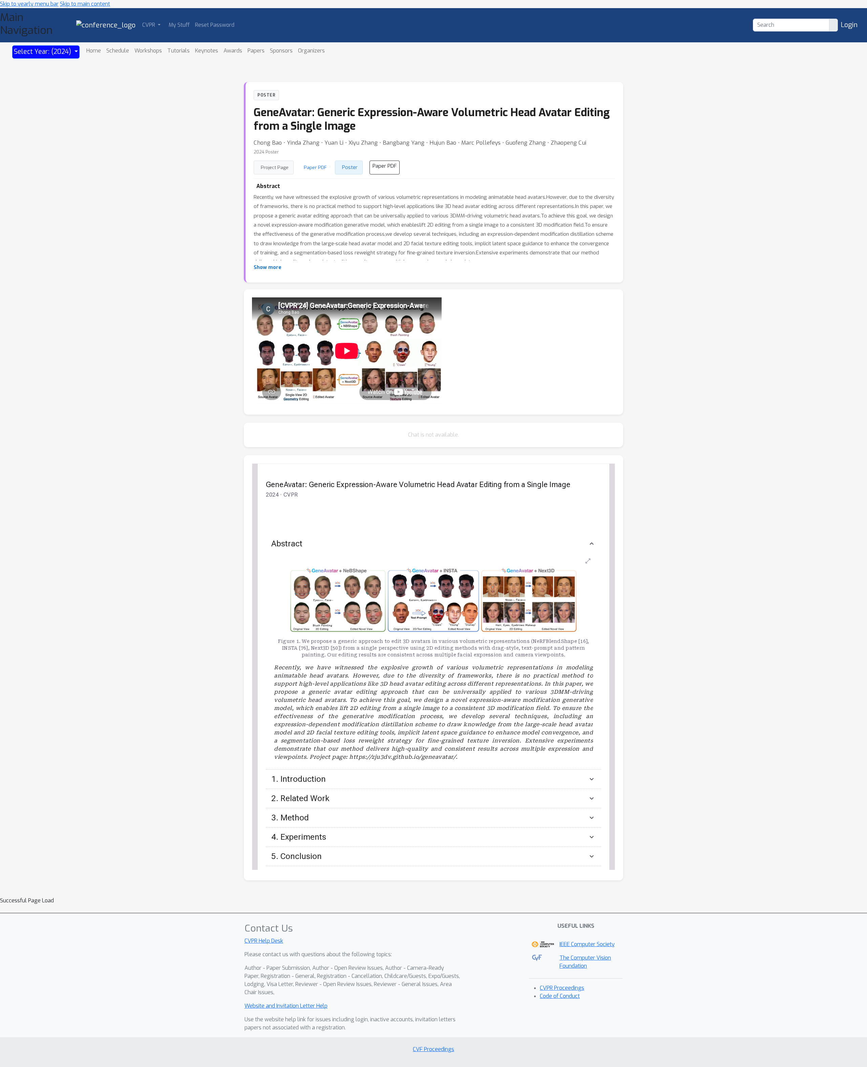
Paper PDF (315, 167)
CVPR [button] (149, 24)
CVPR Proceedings (562, 987)
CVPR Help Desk (264, 940)
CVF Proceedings (433, 1049)
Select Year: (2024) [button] (43, 51)
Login (849, 24)
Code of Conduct (560, 996)
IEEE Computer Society (587, 944)
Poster (350, 167)
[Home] (105, 25)
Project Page (275, 167)
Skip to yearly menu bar (29, 3)
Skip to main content (85, 3)
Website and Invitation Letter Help (286, 1005)
